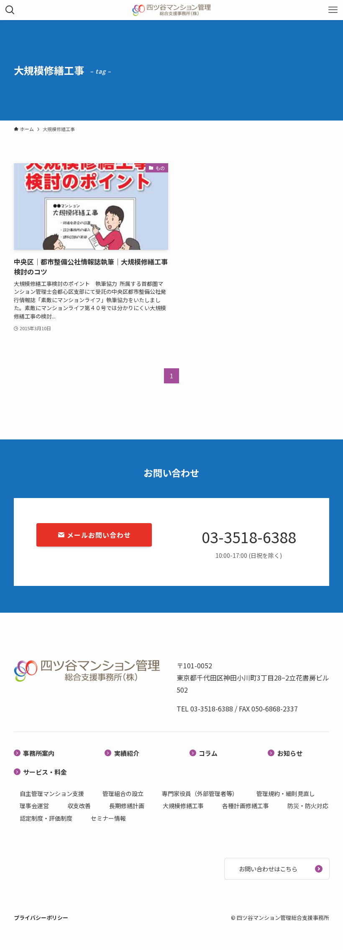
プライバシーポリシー (41, 918)
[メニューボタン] (333, 10)
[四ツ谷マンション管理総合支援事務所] (171, 10)
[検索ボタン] (10, 10)
